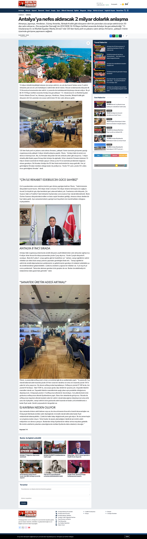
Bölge (90, 10)
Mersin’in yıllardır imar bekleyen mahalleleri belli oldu (116, 105)
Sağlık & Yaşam (110, 10)
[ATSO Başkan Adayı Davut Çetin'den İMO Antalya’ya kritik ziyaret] (31, 466)
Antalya (21, 10)
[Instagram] (26, 527)
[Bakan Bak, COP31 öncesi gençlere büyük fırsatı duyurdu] (79, 447)
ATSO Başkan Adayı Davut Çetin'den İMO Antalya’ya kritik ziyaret (30, 476)
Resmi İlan (119, 10)
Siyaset (34, 10)
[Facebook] (19, 527)
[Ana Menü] (127, 10)
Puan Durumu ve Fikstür (64, 519)
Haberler (21, 15)
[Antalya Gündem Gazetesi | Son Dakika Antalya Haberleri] (27, 4)
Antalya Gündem (112, 513)
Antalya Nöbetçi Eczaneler (65, 511)
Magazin (83, 10)
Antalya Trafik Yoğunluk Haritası (66, 517)
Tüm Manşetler (62, 521)
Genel (48, 10)
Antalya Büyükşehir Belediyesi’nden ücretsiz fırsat (116, 139)
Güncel (27, 10)
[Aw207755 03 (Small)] (51, 124)
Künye (87, 513)
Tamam (127, 536)
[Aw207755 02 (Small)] (50, 225)
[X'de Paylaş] (113, 36)
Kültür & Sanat (98, 10)
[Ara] (125, 10)
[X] (23, 527)
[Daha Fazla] (120, 36)
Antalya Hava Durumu (64, 513)
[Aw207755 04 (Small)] (55, 332)
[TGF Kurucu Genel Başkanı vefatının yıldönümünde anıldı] (55, 466)
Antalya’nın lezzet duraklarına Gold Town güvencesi (114, 114)
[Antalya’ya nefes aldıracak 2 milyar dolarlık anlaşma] (54, 61)
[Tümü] (126, 97)
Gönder (23, 503)
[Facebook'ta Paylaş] (111, 36)
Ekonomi (41, 10)
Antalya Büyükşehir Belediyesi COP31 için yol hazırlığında (115, 148)
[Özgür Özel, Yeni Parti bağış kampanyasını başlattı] (79, 466)
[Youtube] (29, 527)
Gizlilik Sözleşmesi (90, 511)
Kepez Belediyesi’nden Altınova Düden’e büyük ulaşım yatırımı (116, 123)
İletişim (109, 511)
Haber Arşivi (61, 525)
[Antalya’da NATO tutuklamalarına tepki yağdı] (55, 447)
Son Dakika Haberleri (64, 523)
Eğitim (76, 10)
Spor (58, 10)
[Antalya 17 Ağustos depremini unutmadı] (31, 447)
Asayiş (53, 10)
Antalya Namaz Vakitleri (64, 515)
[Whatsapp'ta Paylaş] (117, 36)
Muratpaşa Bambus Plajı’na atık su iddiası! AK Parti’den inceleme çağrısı (115, 131)
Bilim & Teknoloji (67, 10)
